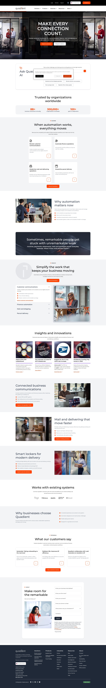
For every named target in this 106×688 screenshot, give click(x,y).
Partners (56, 2)
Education (59, 659)
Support (62, 2)
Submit (58, 618)
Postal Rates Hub (57, 371)
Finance (58, 653)
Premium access (19, 371)
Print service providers (61, 655)
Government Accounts (72, 670)
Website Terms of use (20, 667)
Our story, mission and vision (83, 656)
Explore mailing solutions (62, 439)
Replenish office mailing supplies (65, 85)
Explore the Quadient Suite (24, 405)
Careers (80, 663)
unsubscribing (58, 629)
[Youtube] (39, 682)
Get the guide (76, 371)
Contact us (86, 2)
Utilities (58, 664)
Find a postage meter (49, 85)
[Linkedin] (31, 682)
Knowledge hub (71, 659)
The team (81, 653)
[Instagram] (37, 682)
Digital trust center (19, 673)
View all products (53, 280)
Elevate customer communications (73, 81)
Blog (69, 653)
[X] (33, 682)
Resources (61, 8)
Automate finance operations (38, 657)
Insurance (59, 662)
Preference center (19, 670)
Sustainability (82, 658)
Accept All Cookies (67, 76)
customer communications (27, 300)
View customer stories (53, 570)
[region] (53, 356)
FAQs (69, 675)
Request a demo (60, 44)
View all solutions (53, 186)
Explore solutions (46, 44)
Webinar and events (72, 657)
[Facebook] (35, 682)
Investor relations (82, 665)
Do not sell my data (20, 672)
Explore (19, 300)
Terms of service (71, 673)
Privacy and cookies (20, 668)
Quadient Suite (49, 653)
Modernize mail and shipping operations (53, 81)
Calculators (70, 664)
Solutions (36, 8)
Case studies (70, 655)
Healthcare (59, 657)
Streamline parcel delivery (38, 664)
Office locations (82, 667)
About (68, 8)
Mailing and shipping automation (50, 656)
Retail (58, 668)
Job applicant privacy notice (21, 675)
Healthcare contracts (72, 666)
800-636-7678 (19, 677)
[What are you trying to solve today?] (85, 71)
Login (52, 2)
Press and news (82, 661)
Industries (52, 8)
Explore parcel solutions (23, 472)
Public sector (59, 666)
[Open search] (68, 3)
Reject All (58, 76)
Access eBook (38, 370)
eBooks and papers (72, 662)
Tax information (71, 668)
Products (44, 8)
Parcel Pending (49, 658)
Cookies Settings (39, 76)
